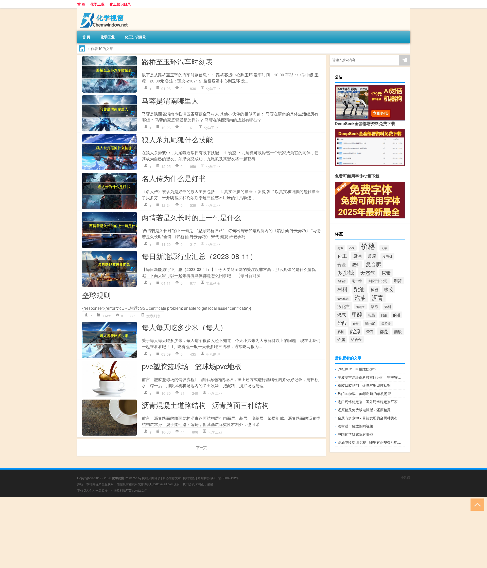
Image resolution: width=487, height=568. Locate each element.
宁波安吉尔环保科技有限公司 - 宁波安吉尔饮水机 (371, 377)
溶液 (374, 306)
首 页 (81, 4)
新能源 (341, 281)
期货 (398, 280)
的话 (396, 314)
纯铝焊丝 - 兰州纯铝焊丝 (357, 369)
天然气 (367, 272)
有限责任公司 (378, 280)
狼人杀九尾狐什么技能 (177, 139)
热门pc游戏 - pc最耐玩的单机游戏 (364, 393)
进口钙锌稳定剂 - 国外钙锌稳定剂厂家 (368, 401)
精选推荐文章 (172, 478)
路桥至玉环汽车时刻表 (177, 61)
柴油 (359, 289)
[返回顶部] (476, 504)
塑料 (356, 264)
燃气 (341, 315)
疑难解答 (204, 478)
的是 (384, 315)
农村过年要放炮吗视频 (355, 425)
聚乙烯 (386, 323)
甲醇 (357, 314)
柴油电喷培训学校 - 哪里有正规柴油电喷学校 (371, 442)
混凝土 (360, 307)
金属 (341, 339)
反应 (372, 256)
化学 (384, 248)
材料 (342, 289)
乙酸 (352, 248)
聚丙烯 (370, 323)
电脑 (371, 315)
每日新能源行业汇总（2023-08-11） (199, 256)
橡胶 (388, 289)
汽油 (360, 297)
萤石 (369, 331)
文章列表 (213, 283)
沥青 (378, 297)
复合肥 (373, 264)
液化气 (343, 306)
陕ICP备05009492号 (225, 478)
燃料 (388, 306)
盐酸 (342, 322)
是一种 (357, 280)
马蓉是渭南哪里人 (170, 100)
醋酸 (398, 331)
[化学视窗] (103, 9)
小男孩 (405, 477)
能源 (355, 331)
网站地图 (189, 478)
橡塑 (374, 289)
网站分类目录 (151, 478)
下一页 (201, 447)
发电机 (387, 256)
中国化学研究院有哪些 (355, 434)
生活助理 (213, 354)
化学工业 (97, 4)
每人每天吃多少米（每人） (184, 327)
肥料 (340, 332)
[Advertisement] (152, 532)
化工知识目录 (120, 4)
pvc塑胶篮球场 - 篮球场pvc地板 (191, 366)
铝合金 (356, 339)
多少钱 (345, 272)
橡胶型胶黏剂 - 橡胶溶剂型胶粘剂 (364, 385)
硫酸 (356, 323)
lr (150, 88)
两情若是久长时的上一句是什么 (191, 217)
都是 (383, 331)
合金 (341, 264)
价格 (368, 245)
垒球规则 (96, 295)
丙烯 (340, 248)
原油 (357, 256)
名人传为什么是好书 (174, 178)
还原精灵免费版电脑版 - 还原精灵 (364, 409)
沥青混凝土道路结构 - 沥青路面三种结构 (205, 405)
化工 (342, 255)
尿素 (386, 272)
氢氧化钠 (343, 299)
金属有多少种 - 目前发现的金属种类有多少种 (371, 417)
